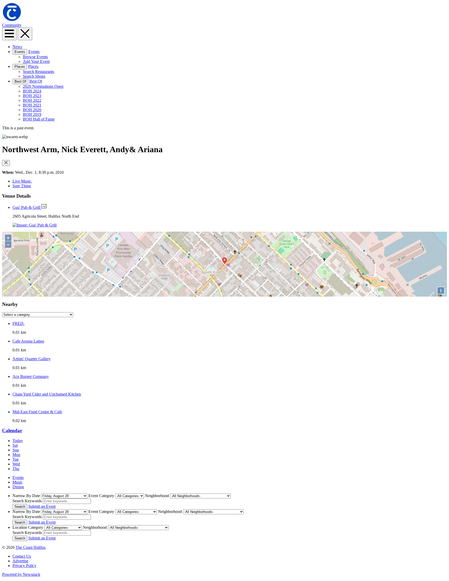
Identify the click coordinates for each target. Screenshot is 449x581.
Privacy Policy (24, 565)
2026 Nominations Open (43, 86)
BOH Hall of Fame (39, 119)
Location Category (27, 527)
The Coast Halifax (31, 547)
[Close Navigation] (25, 34)
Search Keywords (27, 501)
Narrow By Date (26, 495)
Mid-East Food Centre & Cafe (37, 412)
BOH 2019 (32, 114)
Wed (16, 464)
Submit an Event (42, 506)
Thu (15, 468)
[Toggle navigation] (9, 34)
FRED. (18, 323)
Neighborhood (157, 495)
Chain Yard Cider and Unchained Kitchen (46, 394)
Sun (15, 450)
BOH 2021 (32, 105)
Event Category (101, 495)
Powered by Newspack (21, 574)
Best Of (20, 81)
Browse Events (35, 57)
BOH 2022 (32, 100)
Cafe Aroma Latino (28, 341)
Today (17, 440)
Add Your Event (36, 61)
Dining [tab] (18, 487)
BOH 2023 (32, 96)
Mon (16, 454)
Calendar (12, 430)
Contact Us (21, 556)
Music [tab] (17, 482)
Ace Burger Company (30, 376)
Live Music (21, 181)
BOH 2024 (32, 91)
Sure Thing (21, 186)
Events (20, 52)
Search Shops (34, 76)
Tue (15, 459)
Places (20, 67)
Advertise (20, 561)
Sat (15, 445)
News (17, 46)
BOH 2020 (32, 110)
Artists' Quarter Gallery (31, 359)
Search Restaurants (38, 71)
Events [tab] (18, 477)
